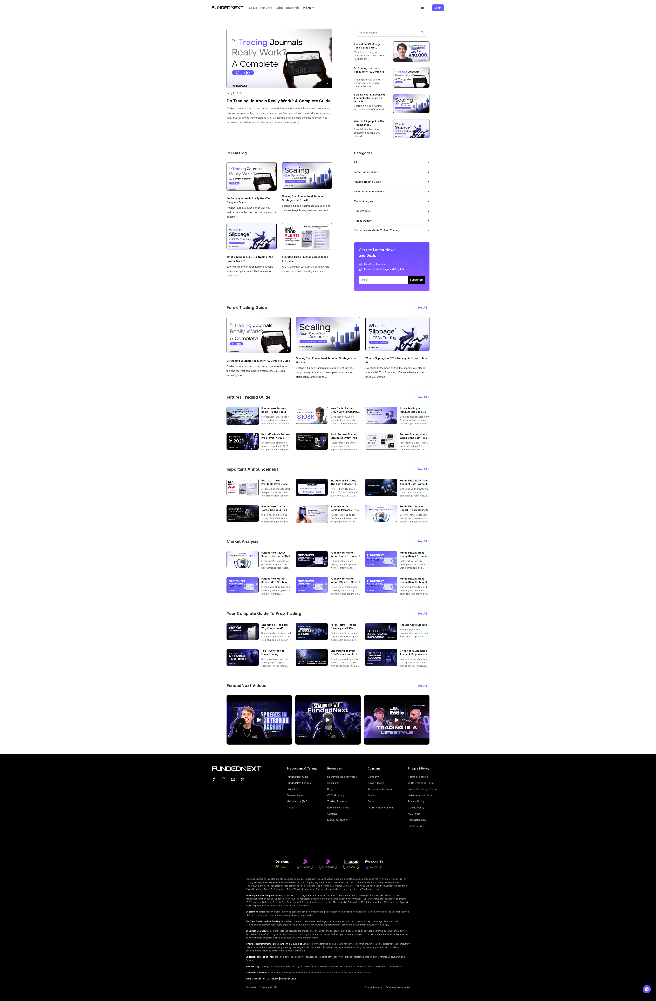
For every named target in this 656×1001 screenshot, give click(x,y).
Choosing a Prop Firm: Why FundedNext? (274, 626)
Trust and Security (373, 987)
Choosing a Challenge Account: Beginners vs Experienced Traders (413, 652)
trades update (363, 220)
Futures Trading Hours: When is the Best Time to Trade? (414, 436)
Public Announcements (381, 807)
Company (373, 776)
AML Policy (414, 813)
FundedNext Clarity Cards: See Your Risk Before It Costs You (274, 508)
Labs (279, 8)
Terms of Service (418, 776)
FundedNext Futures (299, 782)
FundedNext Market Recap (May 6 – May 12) (414, 580)
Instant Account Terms (421, 795)
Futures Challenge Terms (422, 789)
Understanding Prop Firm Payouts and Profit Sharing (345, 652)
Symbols (332, 813)
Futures (266, 8)
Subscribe (416, 279)
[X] (243, 779)
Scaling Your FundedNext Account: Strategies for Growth (303, 198)
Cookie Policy (416, 807)
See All (422, 307)
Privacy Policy (416, 801)
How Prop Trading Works (342, 776)
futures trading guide (367, 181)
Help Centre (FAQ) (298, 801)
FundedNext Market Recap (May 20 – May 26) (274, 580)
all (355, 162)
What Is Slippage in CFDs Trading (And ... (369, 123)
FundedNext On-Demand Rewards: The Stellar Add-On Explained (344, 508)
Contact (372, 801)
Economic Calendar (338, 807)
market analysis (363, 201)
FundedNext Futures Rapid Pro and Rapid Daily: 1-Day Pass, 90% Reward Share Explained (275, 410)
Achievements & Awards (381, 789)
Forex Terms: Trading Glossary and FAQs (343, 626)
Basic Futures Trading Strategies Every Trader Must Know (345, 436)
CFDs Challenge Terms (421, 782)
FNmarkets (293, 789)
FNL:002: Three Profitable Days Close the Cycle (305, 258)
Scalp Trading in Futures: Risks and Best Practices (414, 410)
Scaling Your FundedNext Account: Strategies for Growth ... (369, 98)
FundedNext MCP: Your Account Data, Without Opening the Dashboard (414, 482)
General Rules (295, 795)
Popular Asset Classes (413, 624)
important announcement (369, 191)
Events (371, 795)
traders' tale (362, 210)
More (307, 8)
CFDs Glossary (335, 795)
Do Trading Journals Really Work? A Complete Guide (279, 100)
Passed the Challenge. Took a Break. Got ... (367, 46)
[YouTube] (233, 779)
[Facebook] (214, 779)
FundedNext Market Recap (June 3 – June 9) (345, 554)
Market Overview (337, 819)
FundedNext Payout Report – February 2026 (414, 508)
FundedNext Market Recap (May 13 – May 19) (345, 580)
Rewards (292, 8)
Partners (292, 807)
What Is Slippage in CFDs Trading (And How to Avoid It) (250, 258)
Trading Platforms (337, 801)
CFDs (253, 8)
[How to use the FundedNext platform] (259, 720)
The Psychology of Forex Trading (272, 652)
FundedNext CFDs (297, 776)
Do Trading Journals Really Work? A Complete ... (369, 72)
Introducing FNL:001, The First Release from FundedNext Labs (344, 482)
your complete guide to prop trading (376, 230)
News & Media (376, 782)
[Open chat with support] (647, 989)
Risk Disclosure (417, 819)
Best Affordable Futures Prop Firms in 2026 (275, 436)
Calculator (333, 782)
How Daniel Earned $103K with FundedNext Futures (345, 410)
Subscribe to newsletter (398, 987)
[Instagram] (223, 779)
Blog (330, 789)
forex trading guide (366, 172)
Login (438, 7)
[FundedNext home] (227, 7)
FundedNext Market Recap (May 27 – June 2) (413, 554)
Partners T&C (415, 826)
